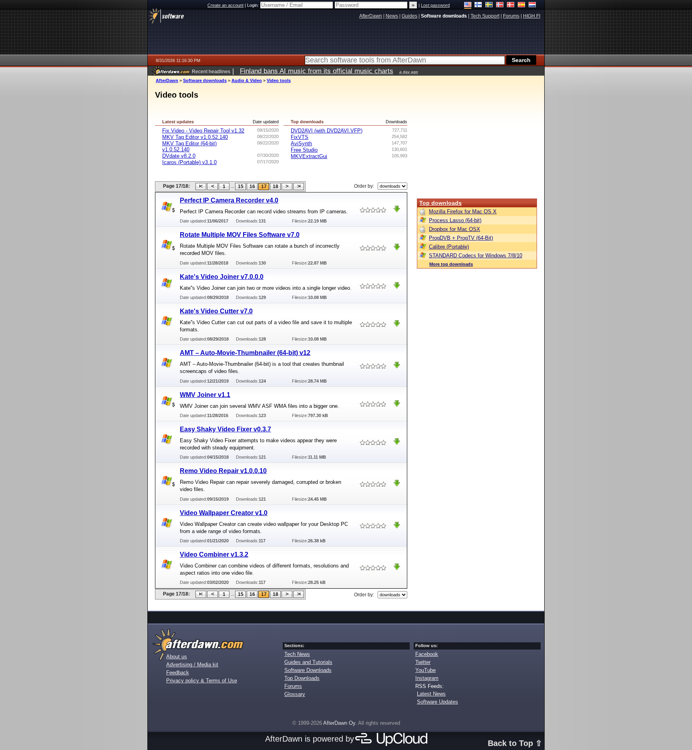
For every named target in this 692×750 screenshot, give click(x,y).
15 (240, 186)
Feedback (177, 673)
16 (252, 186)
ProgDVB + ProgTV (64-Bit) (461, 238)
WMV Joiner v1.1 (205, 394)
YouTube (425, 670)
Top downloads (440, 203)
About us (176, 657)
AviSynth (301, 143)
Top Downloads (302, 678)
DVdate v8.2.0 (178, 156)
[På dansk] (511, 5)
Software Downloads (308, 670)
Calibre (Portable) (449, 247)
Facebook (426, 654)
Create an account (225, 5)
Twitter (422, 662)
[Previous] (212, 186)
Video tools (279, 80)
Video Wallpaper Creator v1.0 (224, 512)
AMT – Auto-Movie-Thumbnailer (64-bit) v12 (245, 352)
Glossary (294, 694)
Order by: (364, 186)
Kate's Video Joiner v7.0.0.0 (222, 276)
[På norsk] (500, 5)
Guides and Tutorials (308, 662)
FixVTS (299, 137)
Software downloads (205, 80)
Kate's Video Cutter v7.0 (216, 311)
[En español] (521, 5)
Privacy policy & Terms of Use (201, 681)
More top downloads (451, 264)
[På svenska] (489, 5)
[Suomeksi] (478, 5)
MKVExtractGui (309, 156)
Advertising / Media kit (192, 665)
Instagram (427, 678)
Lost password (435, 5)
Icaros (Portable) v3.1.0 (189, 162)
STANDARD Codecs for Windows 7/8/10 (475, 256)
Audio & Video (246, 80)
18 (275, 186)
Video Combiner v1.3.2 (214, 554)
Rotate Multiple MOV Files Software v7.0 (240, 234)
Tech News (297, 654)
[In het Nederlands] (532, 5)
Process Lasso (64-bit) (455, 220)
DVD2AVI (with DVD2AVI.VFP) (326, 131)
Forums (293, 686)
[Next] (287, 186)
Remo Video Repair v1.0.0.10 (223, 470)
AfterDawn (167, 80)
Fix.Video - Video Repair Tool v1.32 (203, 131)
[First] (200, 186)
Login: (253, 5)
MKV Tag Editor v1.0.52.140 (195, 137)
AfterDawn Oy (339, 723)
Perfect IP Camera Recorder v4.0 (229, 200)
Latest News (431, 694)
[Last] (298, 186)
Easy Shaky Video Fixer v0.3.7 (225, 429)
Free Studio (304, 150)
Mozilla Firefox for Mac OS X (463, 212)
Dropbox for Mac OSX (454, 229)
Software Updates (437, 702)
